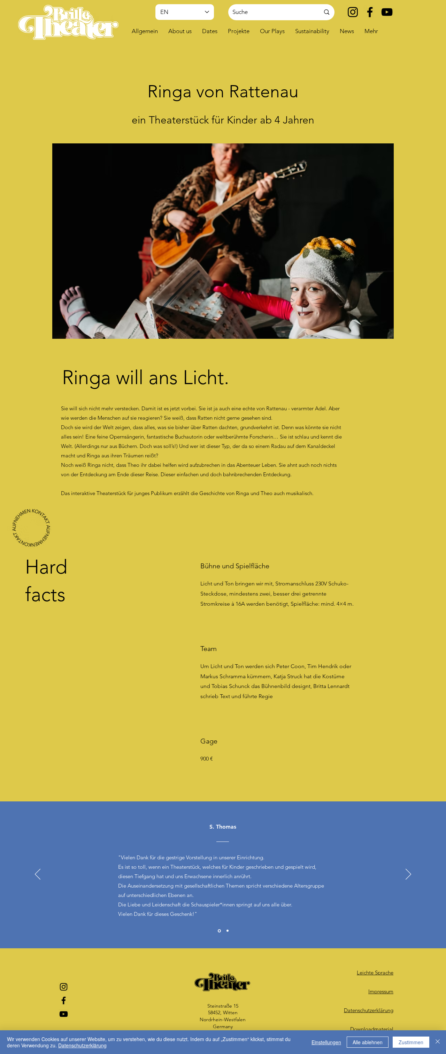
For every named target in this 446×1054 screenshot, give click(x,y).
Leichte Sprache (375, 972)
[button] (180, 31)
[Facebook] (370, 12)
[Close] (437, 1042)
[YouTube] (387, 12)
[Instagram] (353, 12)
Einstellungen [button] (326, 1042)
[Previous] (37, 875)
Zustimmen (411, 1042)
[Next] (408, 875)
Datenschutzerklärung (82, 1045)
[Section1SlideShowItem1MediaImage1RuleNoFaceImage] (219, 931)
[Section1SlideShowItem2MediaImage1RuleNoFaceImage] (227, 930)
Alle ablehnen (368, 1042)
